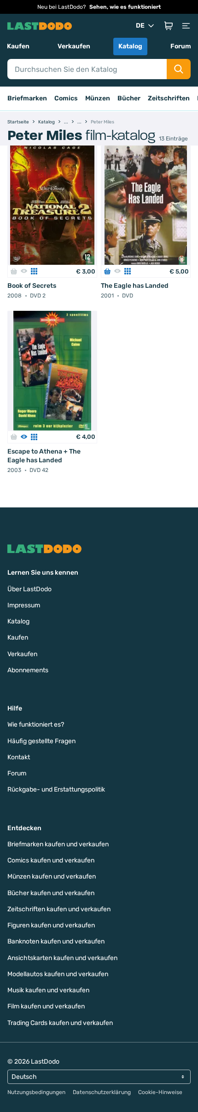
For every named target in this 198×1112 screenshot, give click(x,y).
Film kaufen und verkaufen (46, 1006)
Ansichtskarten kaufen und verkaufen (62, 958)
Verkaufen (74, 46)
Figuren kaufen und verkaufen (51, 925)
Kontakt (18, 757)
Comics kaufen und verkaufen (50, 860)
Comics (66, 98)
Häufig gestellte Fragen (41, 741)
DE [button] (140, 25)
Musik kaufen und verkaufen (48, 990)
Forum (180, 46)
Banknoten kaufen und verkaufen (56, 941)
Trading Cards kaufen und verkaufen (60, 1023)
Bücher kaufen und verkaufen (50, 893)
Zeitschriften (169, 98)
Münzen (97, 98)
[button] (168, 25)
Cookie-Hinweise (160, 1092)
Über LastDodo (29, 589)
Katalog (130, 46)
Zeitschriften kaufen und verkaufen (59, 909)
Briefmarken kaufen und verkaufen (58, 844)
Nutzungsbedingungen (36, 1092)
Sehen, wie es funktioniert (125, 7)
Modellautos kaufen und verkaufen (57, 974)
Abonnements (27, 670)
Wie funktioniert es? (35, 724)
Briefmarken (27, 98)
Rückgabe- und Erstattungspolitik (56, 789)
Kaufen (18, 46)
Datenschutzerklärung (102, 1092)
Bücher (128, 98)
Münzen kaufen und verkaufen (51, 876)
